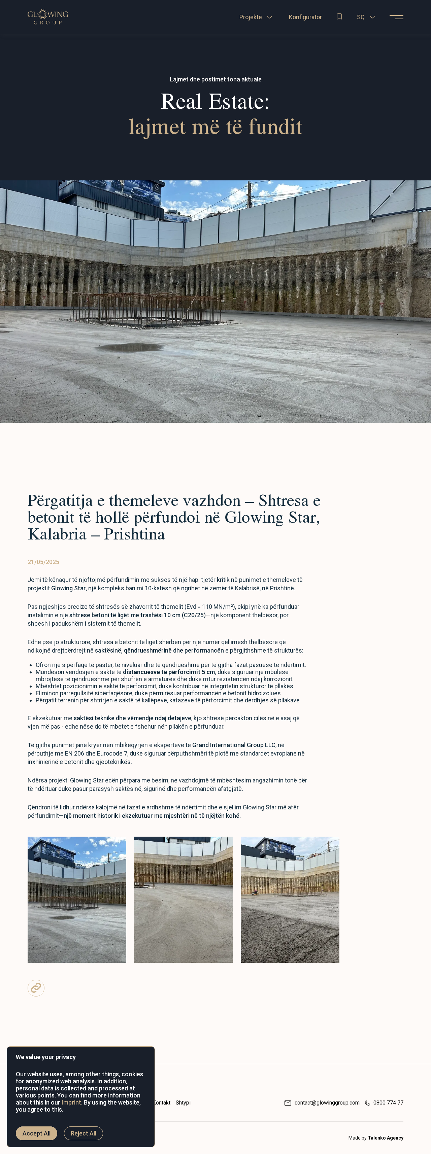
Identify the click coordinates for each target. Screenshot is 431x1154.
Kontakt (161, 1102)
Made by (376, 1138)
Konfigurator (305, 17)
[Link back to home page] (48, 25)
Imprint (71, 1102)
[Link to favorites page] (339, 17)
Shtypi (183, 1102)
